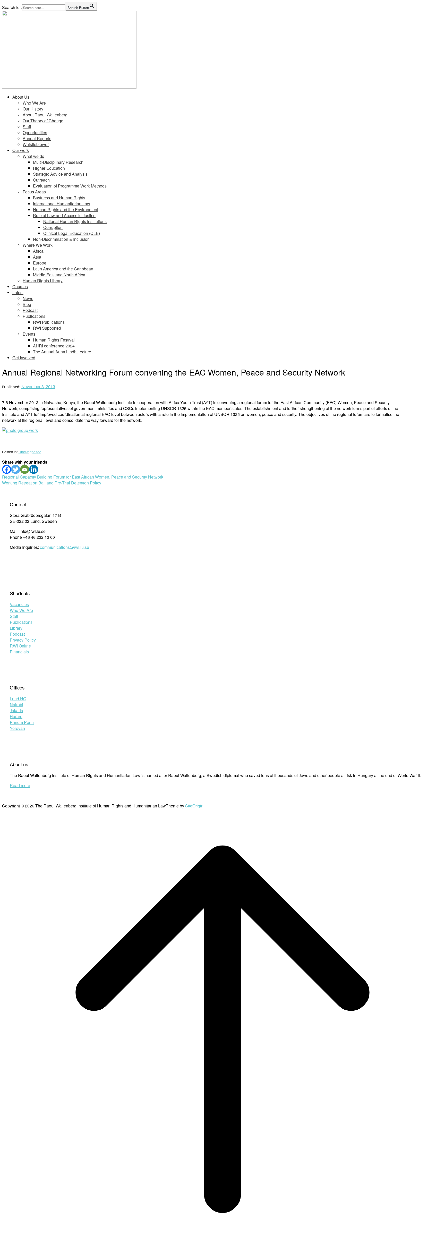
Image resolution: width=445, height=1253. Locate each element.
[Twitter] (15, 469)
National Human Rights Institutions (75, 221)
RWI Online (20, 646)
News (28, 298)
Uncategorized (30, 452)
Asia (37, 257)
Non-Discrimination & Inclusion (61, 239)
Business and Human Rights (59, 198)
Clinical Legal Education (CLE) (71, 233)
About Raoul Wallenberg (45, 115)
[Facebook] (6, 469)
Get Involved (23, 358)
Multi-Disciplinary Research (58, 162)
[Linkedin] (33, 469)
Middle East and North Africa (59, 275)
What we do (33, 156)
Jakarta (16, 710)
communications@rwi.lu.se (64, 547)
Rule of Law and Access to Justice (64, 215)
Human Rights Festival (54, 340)
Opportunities (35, 132)
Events (29, 334)
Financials (19, 652)
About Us (20, 97)
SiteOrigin (194, 806)
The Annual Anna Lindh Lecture (62, 352)
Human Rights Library (43, 281)
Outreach (41, 180)
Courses (20, 286)
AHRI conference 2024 (54, 346)
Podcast (30, 310)
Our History (33, 109)
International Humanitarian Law (61, 204)
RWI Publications (49, 322)
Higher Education (49, 168)
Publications (34, 316)
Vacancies (19, 604)
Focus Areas (34, 192)
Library (16, 628)
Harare (16, 716)
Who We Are (34, 103)
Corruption (53, 227)
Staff (27, 127)
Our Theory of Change (43, 121)
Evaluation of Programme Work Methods (70, 186)
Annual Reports (37, 138)
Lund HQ (18, 699)
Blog (27, 304)
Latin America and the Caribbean (63, 269)
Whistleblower (36, 144)
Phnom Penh (22, 722)
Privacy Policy (23, 640)
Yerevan (17, 728)
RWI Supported (47, 328)
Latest (17, 292)
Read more (20, 785)
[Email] (24, 469)
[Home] (69, 87)
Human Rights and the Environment (65, 209)
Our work (20, 150)
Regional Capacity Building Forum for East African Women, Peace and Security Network (82, 477)
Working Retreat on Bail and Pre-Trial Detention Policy (51, 483)
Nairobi (16, 705)
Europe (39, 263)
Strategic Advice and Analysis (60, 174)
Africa (38, 251)
